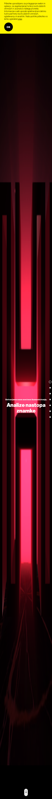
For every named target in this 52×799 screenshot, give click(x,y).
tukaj (20, 19)
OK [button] (8, 26)
